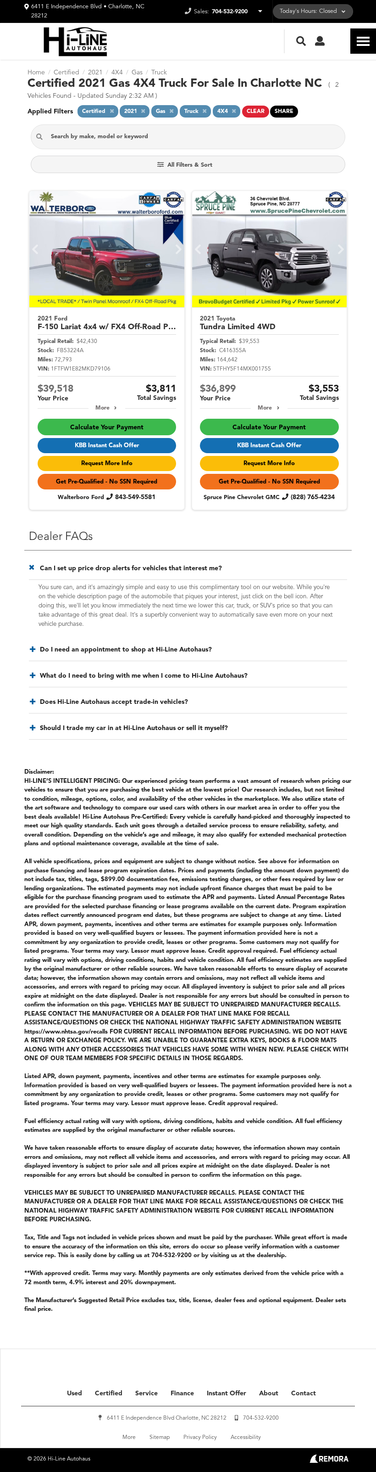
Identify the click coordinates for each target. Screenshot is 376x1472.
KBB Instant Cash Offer (107, 446)
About (268, 1393)
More (102, 408)
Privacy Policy (200, 1437)
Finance (182, 1393)
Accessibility (246, 1437)
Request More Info (107, 463)
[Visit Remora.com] (329, 1461)
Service (146, 1393)
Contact (303, 1393)
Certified (108, 1393)
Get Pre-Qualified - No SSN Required (106, 482)
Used (74, 1393)
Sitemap (159, 1437)
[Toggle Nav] (363, 41)
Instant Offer (226, 1393)
